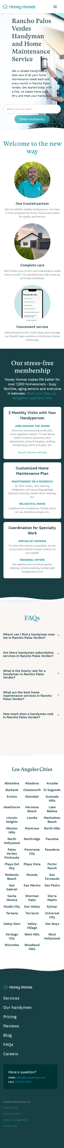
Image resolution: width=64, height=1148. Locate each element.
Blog (7, 1035)
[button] (55, 6)
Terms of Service (11, 1113)
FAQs (8, 1044)
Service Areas (10, 1125)
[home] (17, 6)
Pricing (10, 1017)
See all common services (32, 452)
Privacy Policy (10, 1107)
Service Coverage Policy (15, 1119)
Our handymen (17, 1007)
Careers (10, 1054)
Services (11, 998)
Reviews (11, 1026)
